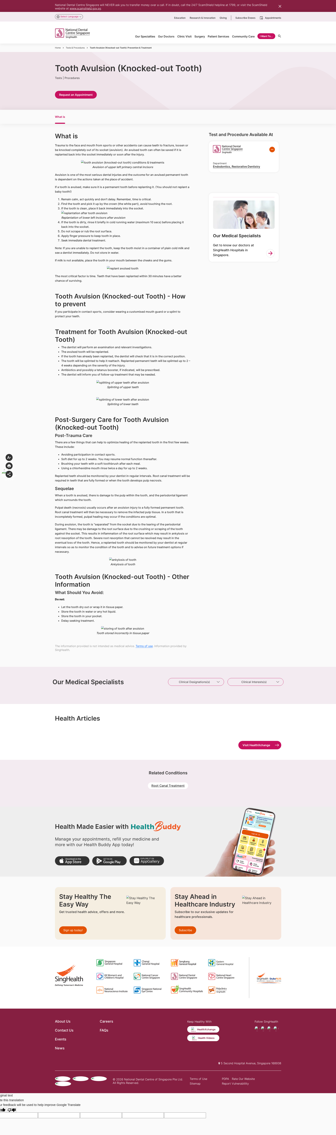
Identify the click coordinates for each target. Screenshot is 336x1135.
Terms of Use (198, 1079)
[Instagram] (269, 1028)
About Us (63, 1021)
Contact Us (64, 1030)
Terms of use (144, 646)
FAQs (104, 1030)
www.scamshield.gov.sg (85, 8)
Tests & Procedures (75, 47)
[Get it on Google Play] (109, 861)
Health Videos (206, 1037)
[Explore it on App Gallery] (147, 861)
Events (60, 1039)
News (60, 1048)
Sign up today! (73, 930)
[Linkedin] (276, 1028)
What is (60, 117)
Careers (106, 1021)
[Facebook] (257, 1028)
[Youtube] (263, 1028)
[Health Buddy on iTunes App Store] (72, 861)
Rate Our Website (243, 1079)
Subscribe (185, 930)
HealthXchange (206, 1029)
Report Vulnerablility (235, 1083)
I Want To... (266, 36)
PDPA (225, 1079)
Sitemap (195, 1083)
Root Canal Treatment (168, 785)
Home (58, 47)
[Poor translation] (11, 1109)
